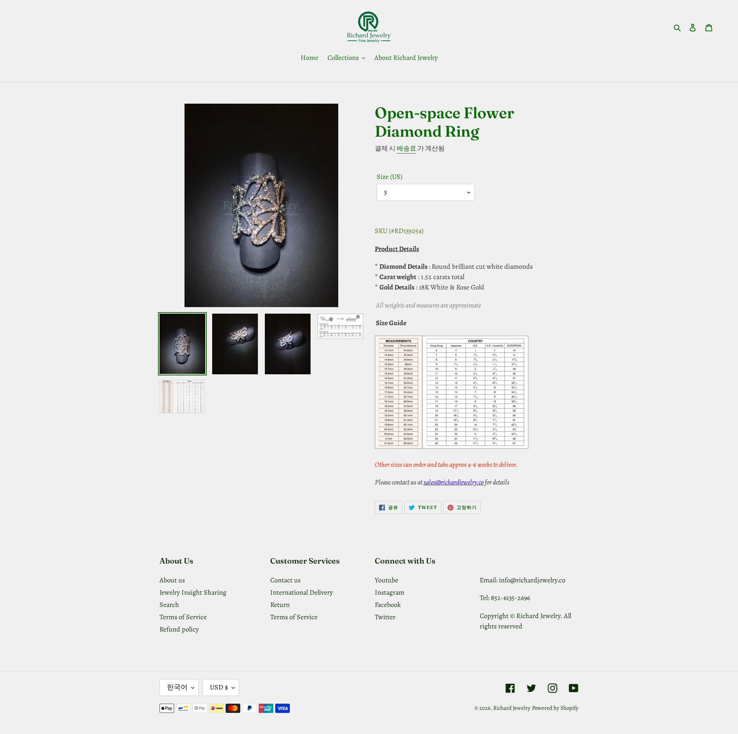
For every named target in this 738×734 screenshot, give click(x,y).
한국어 (177, 687)
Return (280, 604)
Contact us (285, 580)
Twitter (385, 617)
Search (169, 604)
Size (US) (389, 176)
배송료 (406, 148)
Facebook (388, 604)
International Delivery (301, 592)
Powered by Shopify (555, 708)
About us (172, 580)
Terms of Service (183, 617)
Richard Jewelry (511, 708)
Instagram (389, 592)
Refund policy (179, 629)
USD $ (219, 687)
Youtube (386, 580)
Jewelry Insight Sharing (193, 592)
